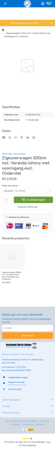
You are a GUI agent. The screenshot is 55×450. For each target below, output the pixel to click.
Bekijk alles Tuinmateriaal (13, 153)
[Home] (3, 30)
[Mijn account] (42, 4)
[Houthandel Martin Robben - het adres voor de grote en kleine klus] (27, 3)
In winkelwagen (35, 200)
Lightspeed (40, 424)
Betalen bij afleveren (48, 14)
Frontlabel (15, 424)
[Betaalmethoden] (25, 430)
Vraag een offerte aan (27, 206)
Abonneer (27, 335)
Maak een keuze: (10, 185)
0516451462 (8, 362)
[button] (6, 3)
